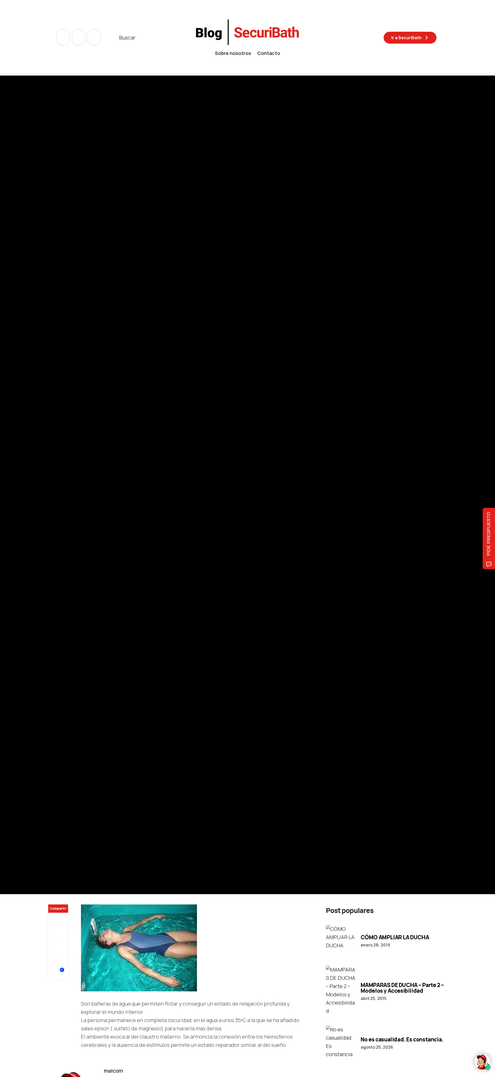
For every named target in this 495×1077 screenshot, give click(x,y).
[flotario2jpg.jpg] (139, 947)
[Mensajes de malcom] (53, 499)
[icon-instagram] (94, 37)
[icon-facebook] (63, 37)
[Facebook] (58, 919)
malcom (74, 499)
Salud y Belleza (62, 464)
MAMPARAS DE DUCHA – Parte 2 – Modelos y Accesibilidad (402, 987)
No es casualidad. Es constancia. (402, 1039)
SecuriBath (88, 464)
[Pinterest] (58, 946)
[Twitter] (58, 933)
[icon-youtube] (79, 37)
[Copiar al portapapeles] (58, 959)
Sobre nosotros (233, 53)
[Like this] (58, 973)
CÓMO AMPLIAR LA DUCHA (395, 937)
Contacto (268, 53)
